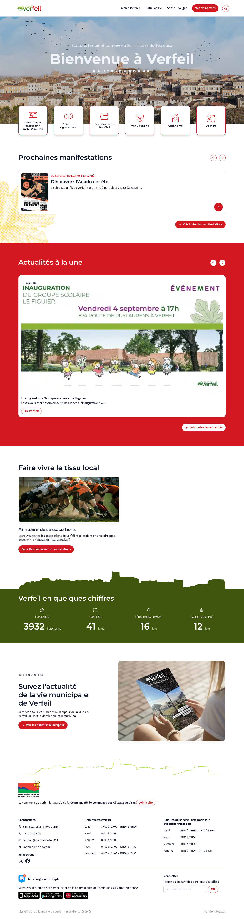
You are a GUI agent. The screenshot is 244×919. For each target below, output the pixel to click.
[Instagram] (20, 860)
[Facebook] (27, 860)
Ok (213, 889)
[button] (213, 158)
